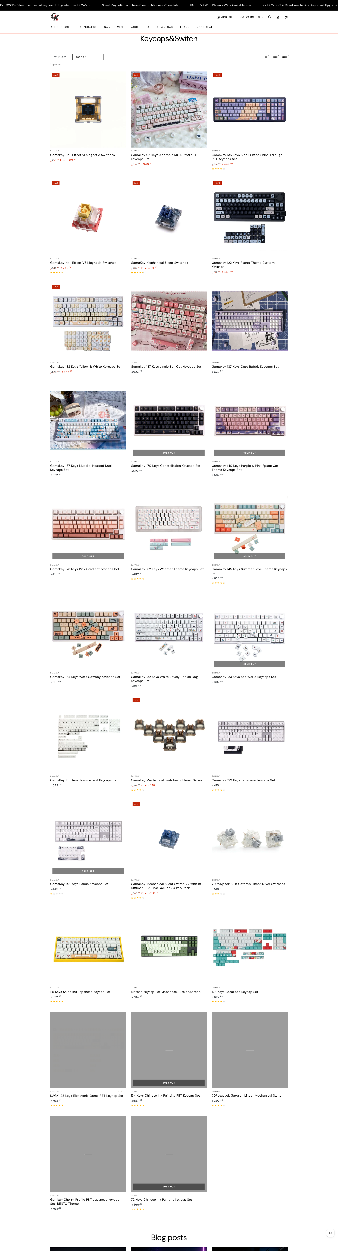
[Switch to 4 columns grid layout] (284, 57)
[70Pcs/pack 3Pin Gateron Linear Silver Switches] (250, 838)
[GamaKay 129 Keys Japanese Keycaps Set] (250, 735)
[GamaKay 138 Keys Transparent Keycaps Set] (88, 735)
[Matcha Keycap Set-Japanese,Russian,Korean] (169, 946)
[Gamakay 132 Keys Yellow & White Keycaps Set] (88, 321)
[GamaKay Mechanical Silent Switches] (169, 217)
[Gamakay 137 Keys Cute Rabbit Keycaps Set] (250, 321)
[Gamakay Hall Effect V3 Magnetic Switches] (88, 217)
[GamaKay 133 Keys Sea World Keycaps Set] (250, 631)
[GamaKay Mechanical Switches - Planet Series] (169, 735)
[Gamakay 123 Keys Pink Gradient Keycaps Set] (88, 524)
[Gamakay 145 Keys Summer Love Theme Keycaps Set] (250, 524)
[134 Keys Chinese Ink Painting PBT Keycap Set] (169, 1050)
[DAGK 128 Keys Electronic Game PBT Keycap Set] (88, 1050)
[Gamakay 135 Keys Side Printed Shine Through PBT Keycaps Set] (250, 109)
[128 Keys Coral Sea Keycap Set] (250, 946)
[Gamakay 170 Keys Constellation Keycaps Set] (169, 420)
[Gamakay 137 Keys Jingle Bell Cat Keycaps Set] (169, 321)
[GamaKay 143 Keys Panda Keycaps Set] (88, 838)
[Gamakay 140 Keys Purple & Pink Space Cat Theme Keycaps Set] (250, 420)
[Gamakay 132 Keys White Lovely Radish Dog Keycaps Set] (169, 631)
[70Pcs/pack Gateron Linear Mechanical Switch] (250, 1050)
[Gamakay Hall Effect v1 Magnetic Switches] (88, 109)
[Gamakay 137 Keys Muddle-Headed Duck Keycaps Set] (88, 420)
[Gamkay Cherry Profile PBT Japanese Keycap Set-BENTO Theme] (88, 1154)
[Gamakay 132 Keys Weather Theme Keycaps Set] (169, 524)
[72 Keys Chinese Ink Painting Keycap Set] (169, 1154)
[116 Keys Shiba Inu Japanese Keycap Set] (88, 946)
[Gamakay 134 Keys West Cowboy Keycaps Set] (88, 631)
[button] (269, 17)
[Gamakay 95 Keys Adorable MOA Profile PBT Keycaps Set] (169, 109)
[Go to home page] (55, 17)
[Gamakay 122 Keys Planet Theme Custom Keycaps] (250, 217)
